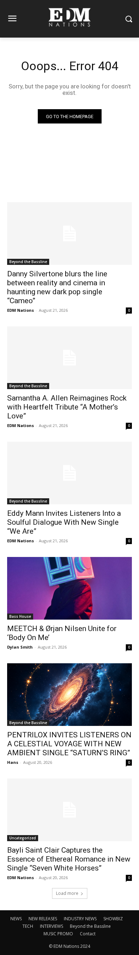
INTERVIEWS (51, 926)
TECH (27, 926)
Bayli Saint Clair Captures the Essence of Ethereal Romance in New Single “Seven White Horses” (68, 859)
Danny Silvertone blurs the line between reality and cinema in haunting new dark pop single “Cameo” (57, 287)
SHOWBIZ (113, 919)
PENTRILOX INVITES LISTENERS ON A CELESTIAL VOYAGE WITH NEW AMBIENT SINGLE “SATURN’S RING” (69, 744)
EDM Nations (20, 310)
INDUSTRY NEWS (80, 919)
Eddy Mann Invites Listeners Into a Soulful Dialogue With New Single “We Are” (64, 522)
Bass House (20, 616)
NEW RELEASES (43, 919)
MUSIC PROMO (58, 934)
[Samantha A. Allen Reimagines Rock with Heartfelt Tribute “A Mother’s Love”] (69, 357)
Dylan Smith (20, 647)
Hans (12, 762)
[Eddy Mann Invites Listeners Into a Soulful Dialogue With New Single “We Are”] (69, 473)
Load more (67, 893)
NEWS (16, 919)
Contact (88, 934)
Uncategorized (22, 837)
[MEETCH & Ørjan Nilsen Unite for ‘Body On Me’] (69, 588)
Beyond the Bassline (28, 261)
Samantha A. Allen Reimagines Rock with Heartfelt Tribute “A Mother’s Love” (67, 407)
